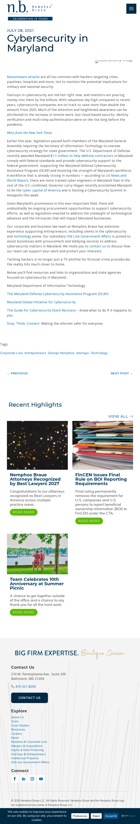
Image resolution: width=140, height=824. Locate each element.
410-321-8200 (25, 686)
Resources (18, 729)
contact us (97, 246)
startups (82, 353)
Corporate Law (11, 353)
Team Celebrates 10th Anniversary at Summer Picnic (37, 584)
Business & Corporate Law (29, 742)
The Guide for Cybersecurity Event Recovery (41, 310)
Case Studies (20, 725)
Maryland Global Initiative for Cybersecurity (41, 302)
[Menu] (131, 9)
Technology (99, 353)
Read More (24, 512)
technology (22, 236)
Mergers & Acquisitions (26, 746)
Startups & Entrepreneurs (28, 754)
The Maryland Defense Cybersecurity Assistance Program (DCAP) (57, 294)
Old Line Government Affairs (89, 236)
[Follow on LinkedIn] (23, 779)
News (15, 737)
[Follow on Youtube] (41, 779)
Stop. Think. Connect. (23, 323)
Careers (16, 733)
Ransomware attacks (23, 77)
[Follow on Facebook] (14, 779)
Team (15, 721)
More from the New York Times (29, 132)
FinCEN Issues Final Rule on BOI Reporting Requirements (101, 479)
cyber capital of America (41, 190)
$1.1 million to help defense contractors (81, 155)
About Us (17, 717)
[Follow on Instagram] (32, 779)
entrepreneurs (35, 353)
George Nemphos (61, 353)
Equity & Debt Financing (27, 750)
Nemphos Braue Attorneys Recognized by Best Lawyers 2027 (35, 479)
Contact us (29, 698)
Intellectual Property (25, 758)
